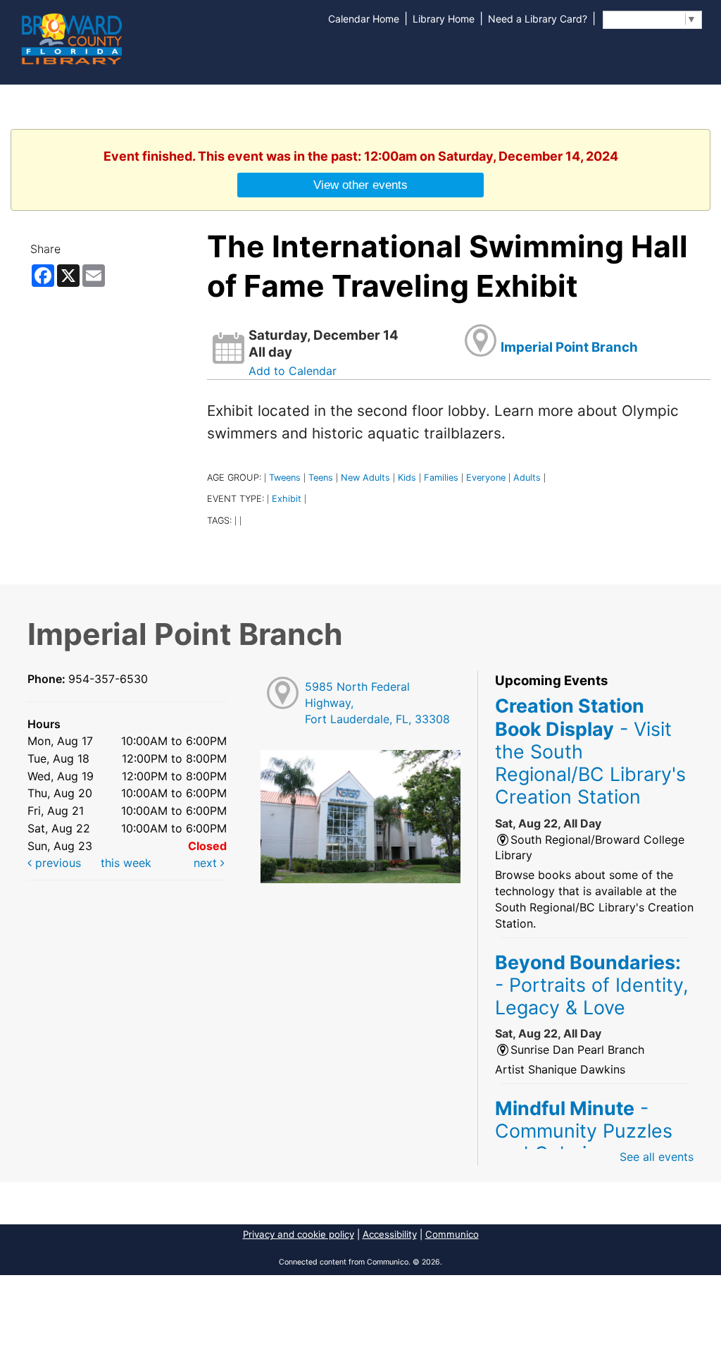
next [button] (207, 863)
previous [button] (56, 863)
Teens (320, 477)
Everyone (486, 477)
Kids (407, 477)
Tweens (285, 477)
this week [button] (126, 863)
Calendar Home (363, 19)
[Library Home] (71, 37)
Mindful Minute (583, 1131)
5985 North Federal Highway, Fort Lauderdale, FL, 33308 (377, 702)
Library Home (444, 19)
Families (441, 477)
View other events (360, 185)
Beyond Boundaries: (592, 985)
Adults (527, 477)
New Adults (365, 477)
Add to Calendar (293, 371)
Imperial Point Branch (569, 347)
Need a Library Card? (537, 19)
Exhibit (286, 498)
